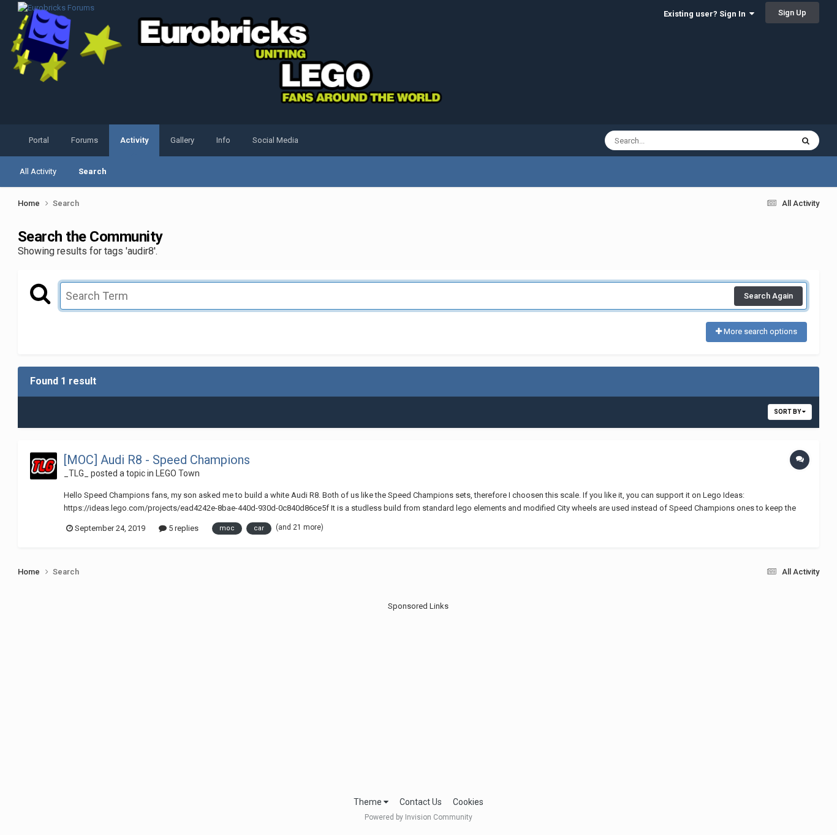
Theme (369, 802)
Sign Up (792, 12)
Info (223, 140)
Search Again (768, 295)
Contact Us (421, 802)
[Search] (805, 140)
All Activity (38, 171)
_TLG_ (76, 473)
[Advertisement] (418, 698)
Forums (84, 140)
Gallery (182, 140)
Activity (134, 140)
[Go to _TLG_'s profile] (43, 465)
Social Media (275, 140)
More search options (759, 331)
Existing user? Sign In (706, 13)
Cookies (468, 802)
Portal (39, 140)
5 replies (183, 528)
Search (92, 171)
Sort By (788, 411)
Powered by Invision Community (418, 817)
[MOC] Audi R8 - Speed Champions (157, 459)
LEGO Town (178, 473)
